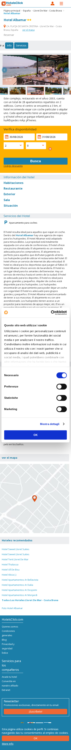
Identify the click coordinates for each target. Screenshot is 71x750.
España (27, 10)
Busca (35, 161)
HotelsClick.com (12, 3)
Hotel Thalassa (10, 564)
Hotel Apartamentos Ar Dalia (17, 584)
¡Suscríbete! (35, 711)
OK (35, 434)
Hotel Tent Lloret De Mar (15, 559)
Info (9, 45)
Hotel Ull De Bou (10, 569)
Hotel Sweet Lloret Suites (15, 549)
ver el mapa (28, 30)
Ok (35, 738)
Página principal (12, 10)
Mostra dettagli (50, 424)
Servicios (21, 45)
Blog (4, 639)
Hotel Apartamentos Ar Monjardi (19, 595)
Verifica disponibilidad (20, 129)
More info (7, 743)
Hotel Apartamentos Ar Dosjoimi (19, 590)
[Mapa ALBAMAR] (34, 498)
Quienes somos (10, 626)
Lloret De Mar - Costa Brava (47, 10)
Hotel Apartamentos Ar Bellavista (20, 579)
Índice (5, 652)
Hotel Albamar (12, 13)
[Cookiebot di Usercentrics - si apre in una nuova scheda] (51, 312)
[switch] (61, 386)
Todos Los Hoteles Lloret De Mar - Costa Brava (30, 600)
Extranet (6, 690)
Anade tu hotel (9, 676)
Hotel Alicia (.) (9, 574)
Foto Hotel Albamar (12, 608)
